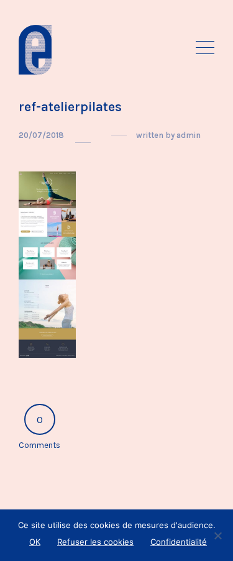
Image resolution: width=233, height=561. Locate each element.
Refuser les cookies (95, 542)
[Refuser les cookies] (217, 535)
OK (34, 542)
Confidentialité (178, 542)
